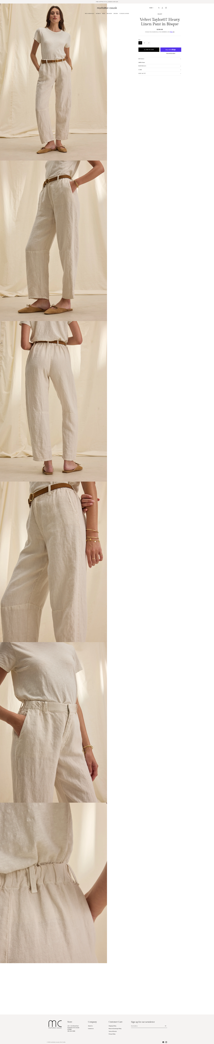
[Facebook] (163, 1042)
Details (141, 58)
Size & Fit (142, 73)
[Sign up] (165, 1026)
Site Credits (62, 1042)
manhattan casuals (54, 1042)
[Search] (159, 8)
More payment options (170, 53)
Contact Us (91, 1028)
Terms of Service (113, 1031)
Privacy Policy (112, 1034)
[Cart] (166, 8)
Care (140, 69)
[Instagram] (166, 1042)
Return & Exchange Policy (115, 1028)
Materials (142, 66)
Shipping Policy (112, 1026)
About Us (90, 1026)
